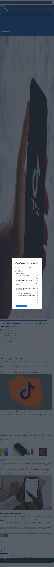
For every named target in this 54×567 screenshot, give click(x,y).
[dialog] (27, 283)
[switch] (37, 275)
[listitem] (27, 273)
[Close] (40, 260)
